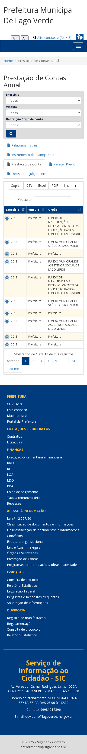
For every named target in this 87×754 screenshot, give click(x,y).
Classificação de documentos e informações (40, 524)
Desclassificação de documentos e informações (43, 530)
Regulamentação (19, 623)
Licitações (14, 442)
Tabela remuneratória (23, 497)
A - (25, 38)
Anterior (13, 361)
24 (73, 361)
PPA (10, 486)
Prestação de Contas (23, 559)
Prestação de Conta (25, 164)
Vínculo (11, 107)
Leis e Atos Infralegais (23, 547)
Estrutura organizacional (25, 541)
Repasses (14, 503)
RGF (10, 469)
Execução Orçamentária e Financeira (34, 457)
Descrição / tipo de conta (24, 119)
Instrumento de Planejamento (33, 155)
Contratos (14, 436)
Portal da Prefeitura (21, 421)
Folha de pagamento (22, 492)
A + (15, 38)
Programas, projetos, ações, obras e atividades (42, 564)
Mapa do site (17, 415)
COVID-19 (14, 404)
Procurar (24, 199)
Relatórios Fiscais (24, 145)
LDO (10, 480)
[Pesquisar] (11, 133)
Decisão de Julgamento (28, 173)
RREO (11, 463)
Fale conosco (17, 410)
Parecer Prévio (63, 164)
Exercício (12, 94)
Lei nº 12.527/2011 (21, 518)
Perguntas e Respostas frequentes (33, 597)
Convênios (15, 536)
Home (8, 60)
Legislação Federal (21, 591)
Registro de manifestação (26, 618)
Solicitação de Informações (27, 603)
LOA (10, 474)
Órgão (53, 210)
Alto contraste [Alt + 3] (54, 37)
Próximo (12, 368)
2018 (14, 218)
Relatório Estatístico (22, 585)
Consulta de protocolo (24, 579)
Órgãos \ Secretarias (22, 553)
